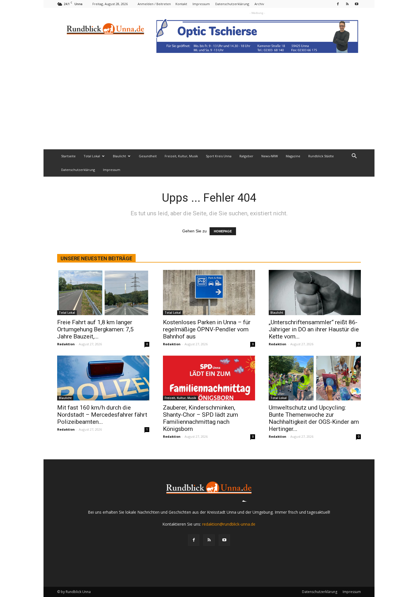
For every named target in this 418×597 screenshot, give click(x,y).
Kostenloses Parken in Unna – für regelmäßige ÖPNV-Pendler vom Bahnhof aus (207, 329)
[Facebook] (338, 4)
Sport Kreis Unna (218, 156)
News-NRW (269, 156)
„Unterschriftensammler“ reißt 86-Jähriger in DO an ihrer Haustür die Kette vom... (314, 329)
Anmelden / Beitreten (154, 4)
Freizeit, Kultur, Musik (181, 156)
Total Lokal (92, 156)
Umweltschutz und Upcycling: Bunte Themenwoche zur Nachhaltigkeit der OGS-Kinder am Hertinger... (314, 418)
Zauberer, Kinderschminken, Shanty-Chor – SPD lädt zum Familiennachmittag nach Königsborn (200, 418)
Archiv (259, 4)
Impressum (201, 4)
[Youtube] (356, 4)
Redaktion (66, 344)
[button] (354, 156)
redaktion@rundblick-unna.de (228, 524)
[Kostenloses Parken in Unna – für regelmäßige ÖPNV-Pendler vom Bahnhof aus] (209, 292)
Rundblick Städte (321, 156)
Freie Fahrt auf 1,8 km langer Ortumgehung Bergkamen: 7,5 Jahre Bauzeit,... (95, 329)
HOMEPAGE (223, 231)
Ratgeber (246, 156)
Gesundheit (148, 156)
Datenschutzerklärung (232, 4)
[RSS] (347, 4)
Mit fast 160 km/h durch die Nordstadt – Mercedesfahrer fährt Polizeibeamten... (102, 414)
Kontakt (181, 4)
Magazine (293, 156)
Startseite (68, 156)
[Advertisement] (209, 106)
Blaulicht (119, 156)
